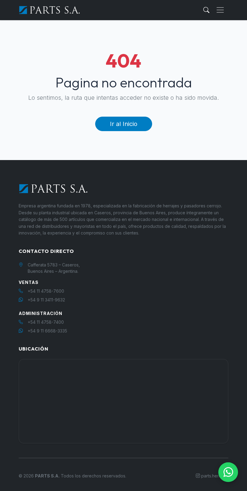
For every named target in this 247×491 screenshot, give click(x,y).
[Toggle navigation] (220, 10)
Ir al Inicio (123, 123)
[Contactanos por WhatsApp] (228, 472)
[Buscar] (206, 10)
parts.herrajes (214, 475)
